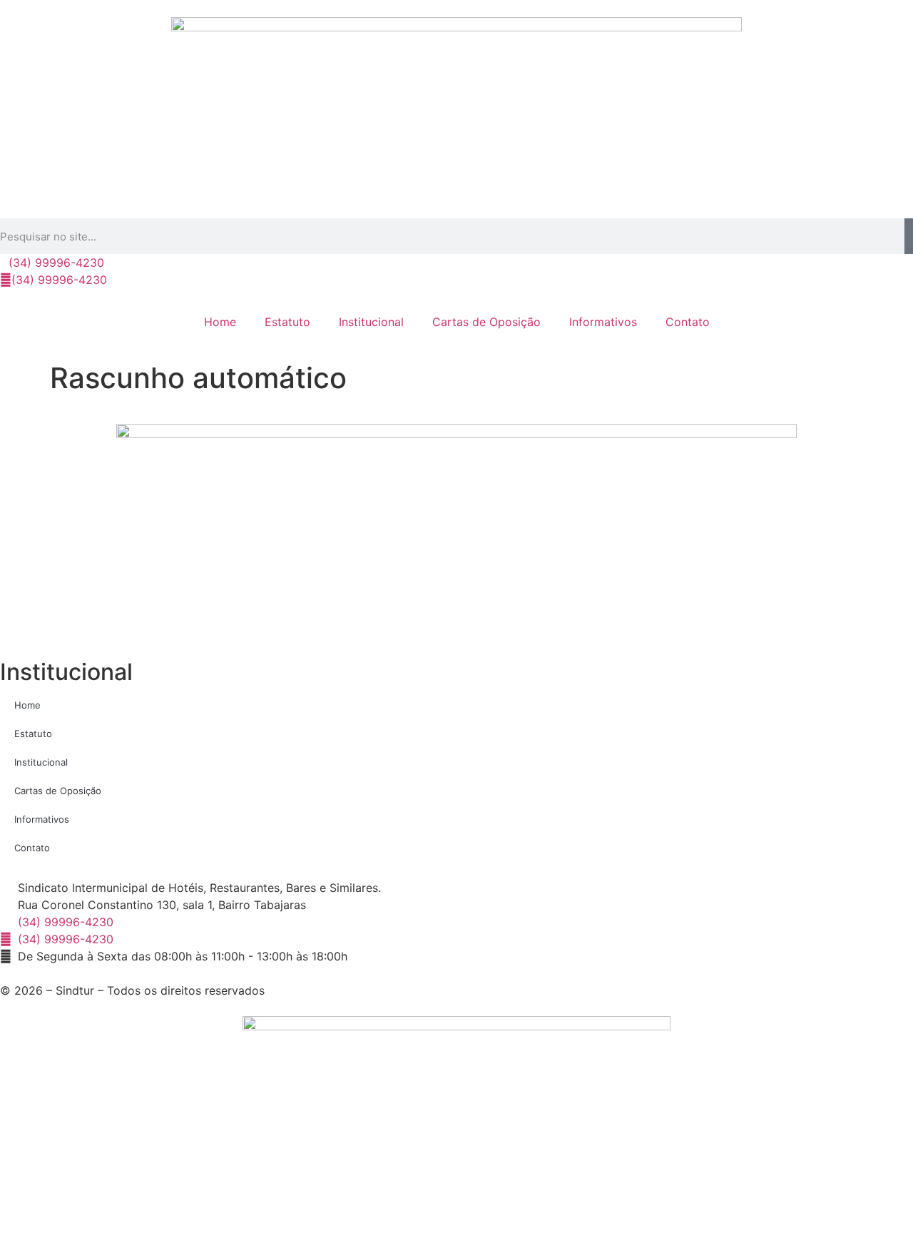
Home (220, 322)
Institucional (371, 322)
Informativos (603, 322)
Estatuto (287, 322)
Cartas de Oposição (486, 322)
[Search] (908, 236)
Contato (687, 322)
